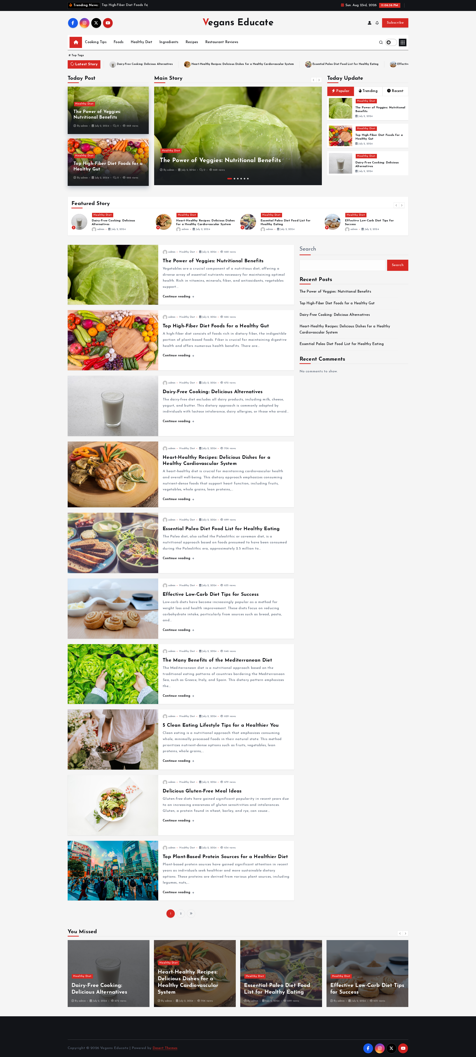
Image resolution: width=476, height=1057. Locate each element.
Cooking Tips (95, 42)
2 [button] (233, 178)
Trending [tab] (370, 91)
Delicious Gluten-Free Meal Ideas (202, 791)
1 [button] (228, 178)
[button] (313, 80)
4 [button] (241, 178)
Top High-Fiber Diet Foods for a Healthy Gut (223, 161)
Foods (118, 42)
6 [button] (248, 178)
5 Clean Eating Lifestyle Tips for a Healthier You (221, 725)
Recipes (192, 42)
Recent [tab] (397, 91)
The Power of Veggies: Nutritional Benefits (213, 261)
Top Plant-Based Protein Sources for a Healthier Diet (225, 856)
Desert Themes (165, 1048)
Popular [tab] (342, 91)
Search (308, 249)
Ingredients (168, 42)
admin (84, 126)
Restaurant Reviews (221, 42)
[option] (238, 136)
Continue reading (177, 296)
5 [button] (244, 178)
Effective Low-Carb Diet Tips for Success (262, 64)
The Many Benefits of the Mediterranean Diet (339, 64)
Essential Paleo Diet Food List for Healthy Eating (183, 64)
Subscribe (395, 23)
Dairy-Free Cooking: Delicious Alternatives (213, 391)
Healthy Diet (141, 42)
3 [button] (238, 178)
